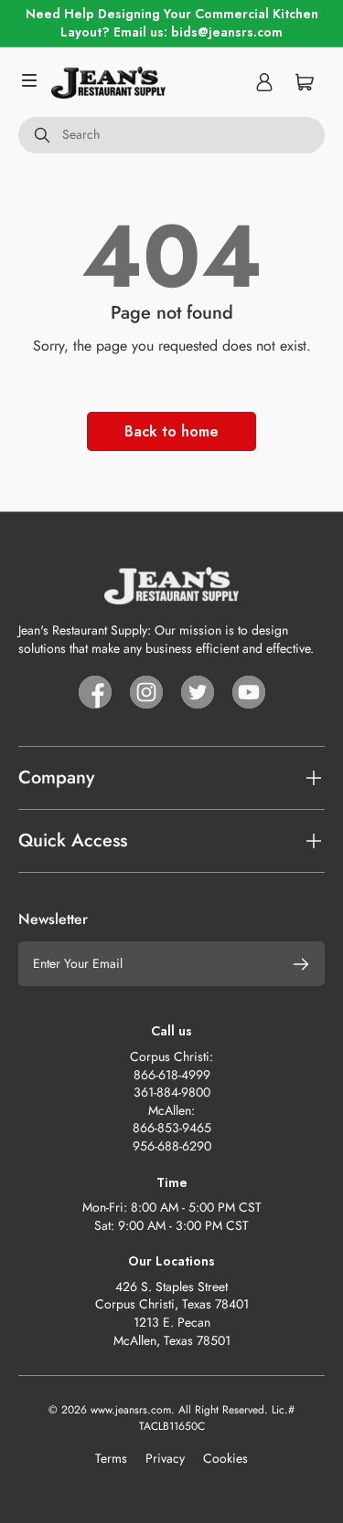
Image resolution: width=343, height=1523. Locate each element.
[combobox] (171, 135)
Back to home (171, 431)
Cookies (225, 1458)
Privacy (165, 1458)
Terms (111, 1458)
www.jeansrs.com (131, 1410)
